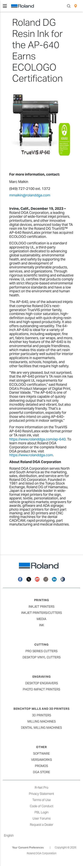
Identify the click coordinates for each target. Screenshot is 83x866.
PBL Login (41, 812)
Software (41, 754)
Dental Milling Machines (41, 728)
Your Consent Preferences (28, 847)
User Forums (42, 819)
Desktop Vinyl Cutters (42, 657)
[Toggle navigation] (5, 6)
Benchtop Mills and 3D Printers (42, 709)
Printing (41, 600)
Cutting (41, 644)
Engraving (41, 676)
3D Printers (41, 715)
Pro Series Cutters (41, 651)
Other (41, 747)
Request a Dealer (41, 825)
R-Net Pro (41, 788)
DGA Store (41, 772)
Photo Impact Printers (41, 689)
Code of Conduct (41, 806)
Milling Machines (41, 721)
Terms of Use (41, 800)
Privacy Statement (41, 794)
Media (41, 619)
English (9, 836)
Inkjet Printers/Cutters (41, 613)
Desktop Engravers (41, 683)
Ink (41, 625)
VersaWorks (41, 760)
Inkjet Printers (41, 607)
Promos (41, 766)
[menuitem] (75, 6)
